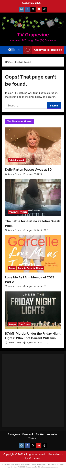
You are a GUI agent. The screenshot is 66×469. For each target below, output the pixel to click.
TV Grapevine (33, 35)
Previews (13, 211)
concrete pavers (25, 464)
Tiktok (32, 438)
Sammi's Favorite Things (30, 268)
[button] (19, 50)
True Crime (24, 324)
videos (23, 211)
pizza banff (32, 467)
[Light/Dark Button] (11, 49)
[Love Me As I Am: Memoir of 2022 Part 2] (33, 253)
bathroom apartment (55, 464)
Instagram (14, 434)
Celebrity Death (17, 160)
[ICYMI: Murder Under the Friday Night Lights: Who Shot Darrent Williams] (33, 310)
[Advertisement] (33, 391)
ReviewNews (55, 454)
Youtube (52, 434)
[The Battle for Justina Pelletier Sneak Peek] (33, 197)
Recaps (12, 324)
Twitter (40, 434)
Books (12, 268)
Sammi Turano (14, 174)
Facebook (28, 434)
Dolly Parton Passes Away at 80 (28, 169)
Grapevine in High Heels (48, 49)
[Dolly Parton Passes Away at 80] (33, 146)
